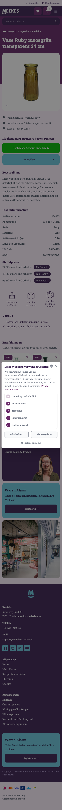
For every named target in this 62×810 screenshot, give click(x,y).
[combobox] (51, 366)
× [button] (55, 366)
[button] (31, 442)
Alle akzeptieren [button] (44, 434)
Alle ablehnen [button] (16, 434)
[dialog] (31, 405)
